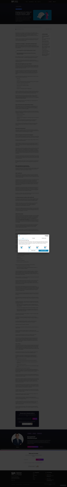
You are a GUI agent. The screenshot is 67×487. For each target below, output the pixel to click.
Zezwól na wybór (33, 250)
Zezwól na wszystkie (43, 250)
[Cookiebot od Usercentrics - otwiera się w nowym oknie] (45, 235)
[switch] (30, 247)
